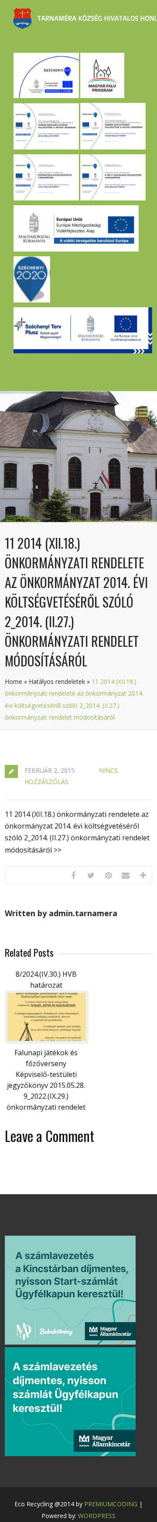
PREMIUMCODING (110, 1504)
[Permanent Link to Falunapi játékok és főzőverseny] (47, 1041)
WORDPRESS (97, 1516)
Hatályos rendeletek (57, 681)
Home (13, 681)
